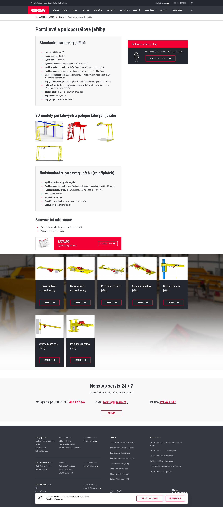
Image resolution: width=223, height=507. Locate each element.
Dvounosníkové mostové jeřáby (122, 448)
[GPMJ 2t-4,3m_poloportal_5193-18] (106, 142)
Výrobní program (46, 17)
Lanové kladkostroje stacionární (162, 456)
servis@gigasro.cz (114, 402)
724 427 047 (167, 402)
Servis (111, 413)
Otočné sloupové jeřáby (119, 469)
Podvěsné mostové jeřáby (120, 453)
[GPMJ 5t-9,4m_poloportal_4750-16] (49, 142)
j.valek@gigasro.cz (90, 466)
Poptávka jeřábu (158, 58)
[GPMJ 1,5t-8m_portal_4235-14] (49, 163)
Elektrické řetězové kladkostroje (162, 461)
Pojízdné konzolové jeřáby (120, 479)
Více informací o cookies (54, 499)
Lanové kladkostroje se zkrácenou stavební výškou (166, 444)
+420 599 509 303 (90, 463)
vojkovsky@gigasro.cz (91, 488)
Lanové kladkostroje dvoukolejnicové (163, 451)
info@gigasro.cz (161, 3)
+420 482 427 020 (179, 3)
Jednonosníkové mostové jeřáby (122, 443)
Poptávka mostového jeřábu (52, 231)
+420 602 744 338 (90, 485)
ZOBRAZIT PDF (106, 243)
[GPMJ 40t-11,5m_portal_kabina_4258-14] (77, 142)
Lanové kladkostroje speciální (161, 471)
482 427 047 (77, 402)
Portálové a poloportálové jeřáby (122, 458)
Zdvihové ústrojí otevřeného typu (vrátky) (165, 466)
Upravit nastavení (150, 498)
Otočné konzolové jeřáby (119, 474)
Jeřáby (61, 17)
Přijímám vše (175, 498)
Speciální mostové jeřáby (119, 463)
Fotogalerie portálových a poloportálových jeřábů (61, 227)
